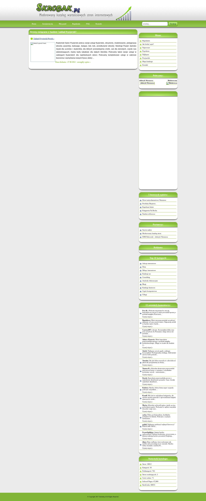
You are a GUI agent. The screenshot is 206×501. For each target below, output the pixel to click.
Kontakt (99, 24)
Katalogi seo (146, 274)
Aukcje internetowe (149, 263)
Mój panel (62, 24)
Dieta (144, 267)
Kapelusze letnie (148, 207)
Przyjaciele (146, 58)
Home (34, 24)
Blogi (144, 284)
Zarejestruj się (47, 24)
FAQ (88, 24)
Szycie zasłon (147, 230)
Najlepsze (145, 54)
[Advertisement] (158, 142)
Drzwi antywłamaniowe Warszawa (154, 200)
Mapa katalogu (147, 61)
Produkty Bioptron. (149, 203)
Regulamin (76, 24)
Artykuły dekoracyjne (150, 281)
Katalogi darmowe (148, 288)
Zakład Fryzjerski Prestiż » (43, 39)
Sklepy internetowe (149, 270)
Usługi (144, 294)
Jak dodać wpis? (148, 44)
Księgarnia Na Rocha (149, 210)
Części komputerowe (149, 291)
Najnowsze (146, 48)
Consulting (146, 277)
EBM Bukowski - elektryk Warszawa (155, 237)
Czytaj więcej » (147, 317)
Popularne (145, 51)
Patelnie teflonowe (148, 214)
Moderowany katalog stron (158, 80)
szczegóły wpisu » (83, 62)
